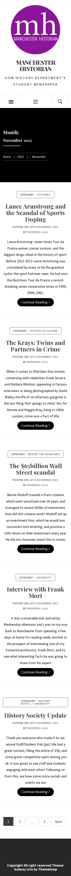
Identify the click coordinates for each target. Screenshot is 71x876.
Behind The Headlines (44, 454)
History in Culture (44, 331)
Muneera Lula (37, 232)
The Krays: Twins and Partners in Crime (35, 346)
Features (43, 194)
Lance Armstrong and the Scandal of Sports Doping (36, 212)
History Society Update (35, 715)
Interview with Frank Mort (35, 592)
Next (58, 821)
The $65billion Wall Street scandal (35, 469)
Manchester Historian (35, 65)
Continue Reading (34, 302)
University (43, 577)
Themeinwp (47, 869)
